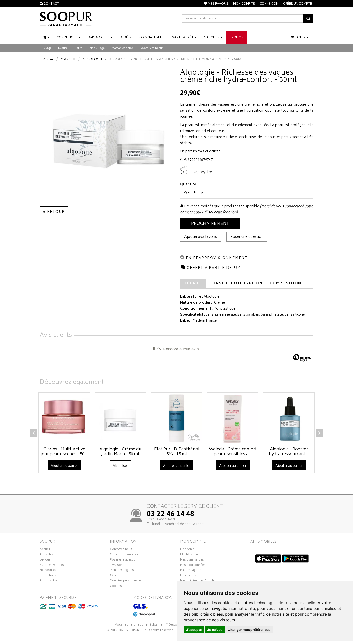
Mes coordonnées (193, 565)
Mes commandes (192, 560)
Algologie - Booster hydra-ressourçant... (289, 452)
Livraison (116, 565)
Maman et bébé (122, 48)
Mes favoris (188, 576)
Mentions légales (122, 571)
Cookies (116, 586)
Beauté (62, 48)
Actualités (47, 555)
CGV (113, 576)
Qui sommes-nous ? (124, 555)
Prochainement (210, 224)
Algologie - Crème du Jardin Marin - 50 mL (120, 452)
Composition (285, 284)
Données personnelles (126, 581)
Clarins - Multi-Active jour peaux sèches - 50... (64, 452)
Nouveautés (48, 571)
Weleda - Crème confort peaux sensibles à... (233, 452)
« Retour (54, 212)
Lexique (45, 560)
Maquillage (97, 48)
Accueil (49, 60)
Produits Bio (48, 581)
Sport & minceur (151, 48)
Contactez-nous (121, 550)
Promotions (48, 576)
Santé (78, 48)
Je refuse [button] (214, 630)
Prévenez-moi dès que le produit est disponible (221, 207)
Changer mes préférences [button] (249, 630)
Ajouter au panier (64, 466)
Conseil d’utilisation (235, 284)
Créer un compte (297, 4)
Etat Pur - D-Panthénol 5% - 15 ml (176, 452)
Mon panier (187, 550)
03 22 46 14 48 (170, 514)
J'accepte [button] (194, 630)
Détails (193, 284)
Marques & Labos (52, 565)
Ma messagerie (190, 571)
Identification (189, 555)
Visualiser (120, 466)
